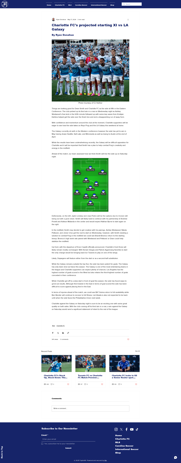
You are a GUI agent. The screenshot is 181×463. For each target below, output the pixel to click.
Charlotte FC (61, 326)
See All (137, 351)
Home (118, 435)
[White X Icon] (121, 429)
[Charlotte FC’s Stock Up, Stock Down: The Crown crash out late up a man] (56, 363)
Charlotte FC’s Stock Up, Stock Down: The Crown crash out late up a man (56, 376)
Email (44, 435)
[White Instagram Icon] (116, 429)
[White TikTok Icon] (137, 429)
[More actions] (128, 19)
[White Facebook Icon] (126, 429)
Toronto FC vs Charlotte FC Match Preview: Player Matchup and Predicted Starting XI (90, 376)
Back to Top (2, 452)
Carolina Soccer (124, 446)
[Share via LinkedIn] (63, 333)
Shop (118, 453)
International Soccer (126, 449)
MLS (53, 326)
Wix (105, 460)
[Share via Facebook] (53, 333)
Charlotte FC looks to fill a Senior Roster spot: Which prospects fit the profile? (124, 376)
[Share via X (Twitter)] (58, 333)
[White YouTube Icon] (132, 429)
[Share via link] (68, 333)
